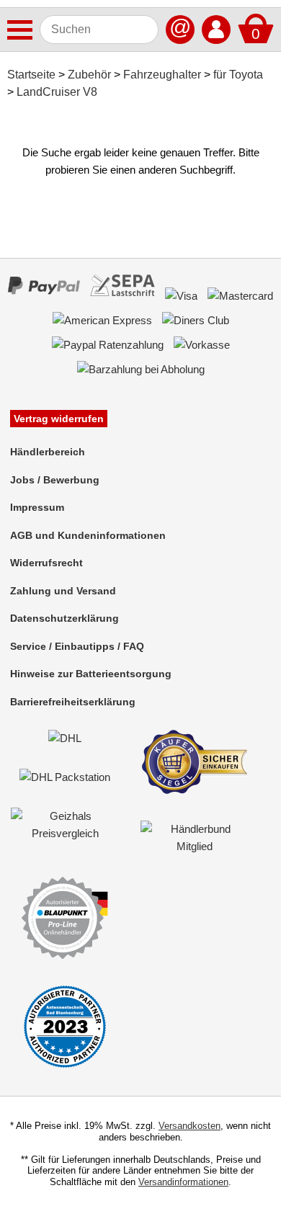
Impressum (37, 507)
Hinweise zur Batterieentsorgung (90, 673)
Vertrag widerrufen (59, 418)
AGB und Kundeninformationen (88, 535)
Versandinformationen (183, 1181)
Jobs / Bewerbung (54, 480)
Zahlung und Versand (63, 591)
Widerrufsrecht (46, 562)
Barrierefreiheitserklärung (72, 701)
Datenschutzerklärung (64, 618)
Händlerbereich (47, 451)
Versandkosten (189, 1125)
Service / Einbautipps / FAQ (77, 646)
